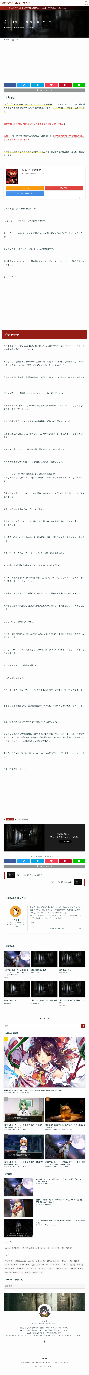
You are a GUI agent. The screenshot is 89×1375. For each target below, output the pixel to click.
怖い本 (55, 1248)
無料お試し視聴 (77, 1268)
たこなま (15, 920)
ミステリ (55, 1265)
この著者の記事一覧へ (56, 928)
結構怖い (22, 27)
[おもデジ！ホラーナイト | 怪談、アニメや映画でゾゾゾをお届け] (16, 3)
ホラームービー (42, 1248)
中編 (80, 1265)
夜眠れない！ (22, 1268)
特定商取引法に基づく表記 (41, 1362)
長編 (27, 1272)
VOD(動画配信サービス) (24, 1261)
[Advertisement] (45, 66)
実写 (33, 1268)
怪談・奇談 (9, 27)
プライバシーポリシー (60, 1362)
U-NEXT (8, 1261)
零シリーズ (38, 1272)
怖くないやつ (62, 1268)
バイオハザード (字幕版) (31, 170)
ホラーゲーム (28, 1248)
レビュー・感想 (68, 1265)
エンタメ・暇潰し (12, 1248)
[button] (80, 3)
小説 (51, 1268)
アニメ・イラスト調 (70, 1261)
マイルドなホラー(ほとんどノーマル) (34, 1265)
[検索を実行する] (83, 1026)
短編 (17, 27)
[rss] (40, 1018)
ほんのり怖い (53, 1261)
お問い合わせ (25, 1362)
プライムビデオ (11, 1265)
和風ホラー (9, 1268)
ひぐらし (40, 1261)
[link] (32, 922)
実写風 (42, 1268)
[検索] (48, 1018)
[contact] (44, 1018)
